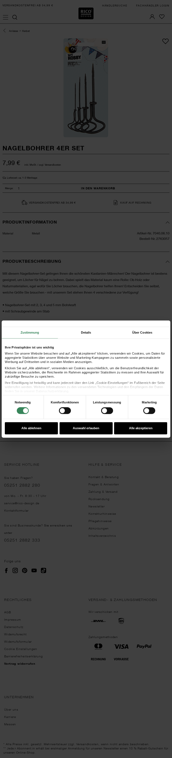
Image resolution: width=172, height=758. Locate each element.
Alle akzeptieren (140, 428)
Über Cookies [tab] (142, 332)
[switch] (65, 410)
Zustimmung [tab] (30, 332)
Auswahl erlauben (86, 428)
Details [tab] (86, 332)
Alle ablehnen (31, 428)
